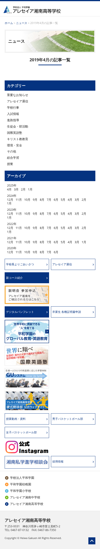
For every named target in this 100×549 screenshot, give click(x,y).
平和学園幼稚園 (18, 484)
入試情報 (13, 114)
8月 (42, 199)
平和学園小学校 (18, 491)
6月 (56, 199)
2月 (23, 189)
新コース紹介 (14, 278)
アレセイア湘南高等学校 (24, 504)
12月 (10, 199)
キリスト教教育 (17, 139)
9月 (35, 199)
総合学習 (13, 157)
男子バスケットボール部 (67, 419)
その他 (11, 151)
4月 (9, 189)
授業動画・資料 (16, 419)
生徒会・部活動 (17, 126)
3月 (16, 189)
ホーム (9, 23)
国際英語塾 (14, 133)
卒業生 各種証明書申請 (66, 312)
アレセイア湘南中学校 (22, 497)
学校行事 (13, 107)
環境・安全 (14, 145)
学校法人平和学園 (19, 478)
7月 (49, 199)
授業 (10, 164)
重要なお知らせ (17, 95)
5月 (63, 199)
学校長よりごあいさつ (20, 264)
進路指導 (13, 120)
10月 (27, 199)
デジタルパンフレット (20, 312)
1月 (30, 189)
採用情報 (57, 461)
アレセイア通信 (17, 101)
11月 (19, 199)
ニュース (21, 23)
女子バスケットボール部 (21, 432)
